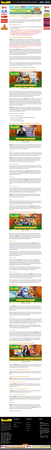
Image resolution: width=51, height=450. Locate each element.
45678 (24, 29)
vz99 (5, 435)
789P (29, 34)
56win (5, 440)
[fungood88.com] (6, 2)
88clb (40, 31)
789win (35, 29)
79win (11, 435)
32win (2, 435)
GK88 (16, 31)
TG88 (10, 437)
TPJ (11, 33)
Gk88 (11, 119)
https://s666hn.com (13, 34)
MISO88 (22, 33)
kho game (29, 2)
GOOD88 (14, 2)
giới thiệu (34, 2)
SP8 (31, 45)
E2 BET (19, 34)
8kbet (32, 31)
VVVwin (2, 434)
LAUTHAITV (34, 45)
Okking (11, 120)
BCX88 (12, 47)
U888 (17, 47)
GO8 (2, 436)
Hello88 (12, 31)
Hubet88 (26, 33)
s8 (12, 410)
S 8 (22, 31)
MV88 (33, 32)
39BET (19, 33)
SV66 (10, 47)
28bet (4, 436)
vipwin (11, 32)
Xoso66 (14, 117)
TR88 (38, 45)
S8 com (16, 410)
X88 (29, 45)
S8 (41, 29)
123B (25, 31)
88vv (28, 31)
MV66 (40, 45)
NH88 (34, 31)
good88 (13, 33)
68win (37, 31)
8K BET (26, 34)
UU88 (25, 47)
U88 (31, 44)
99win (8, 435)
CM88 (7, 440)
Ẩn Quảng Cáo (25, 444)
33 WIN (31, 34)
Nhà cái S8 (24, 32)
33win (2, 440)
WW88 (17, 33)
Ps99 (7, 437)
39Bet (10, 434)
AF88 (26, 29)
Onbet (16, 32)
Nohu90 (29, 33)
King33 (7, 434)
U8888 (33, 33)
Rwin (14, 32)
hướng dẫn (23, 2)
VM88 (25, 45)
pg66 (21, 29)
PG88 (18, 31)
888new (19, 45)
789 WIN (22, 34)
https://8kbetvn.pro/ (4, 441)
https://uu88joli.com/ (7, 439)
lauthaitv (39, 32)
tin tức (18, 2)
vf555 (5, 434)
